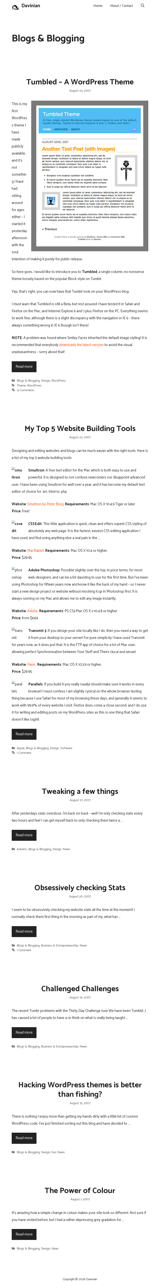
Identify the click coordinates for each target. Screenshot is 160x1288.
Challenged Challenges (80, 989)
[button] (142, 6)
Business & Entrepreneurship (59, 945)
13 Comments (25, 390)
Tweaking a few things (80, 791)
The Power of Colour (80, 1190)
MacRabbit (35, 551)
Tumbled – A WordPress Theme (80, 82)
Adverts (22, 849)
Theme (21, 385)
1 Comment (24, 753)
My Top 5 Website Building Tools (80, 428)
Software (66, 748)
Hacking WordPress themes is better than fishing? (80, 1090)
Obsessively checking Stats (80, 888)
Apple (20, 748)
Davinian (30, 6)
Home (97, 6)
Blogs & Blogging (28, 380)
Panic (31, 665)
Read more (24, 367)
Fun (53, 1152)
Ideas (55, 1248)
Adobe (32, 611)
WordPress (58, 380)
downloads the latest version (81, 345)
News (66, 849)
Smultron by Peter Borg (45, 504)
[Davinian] (16, 6)
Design (45, 380)
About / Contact (121, 6)
